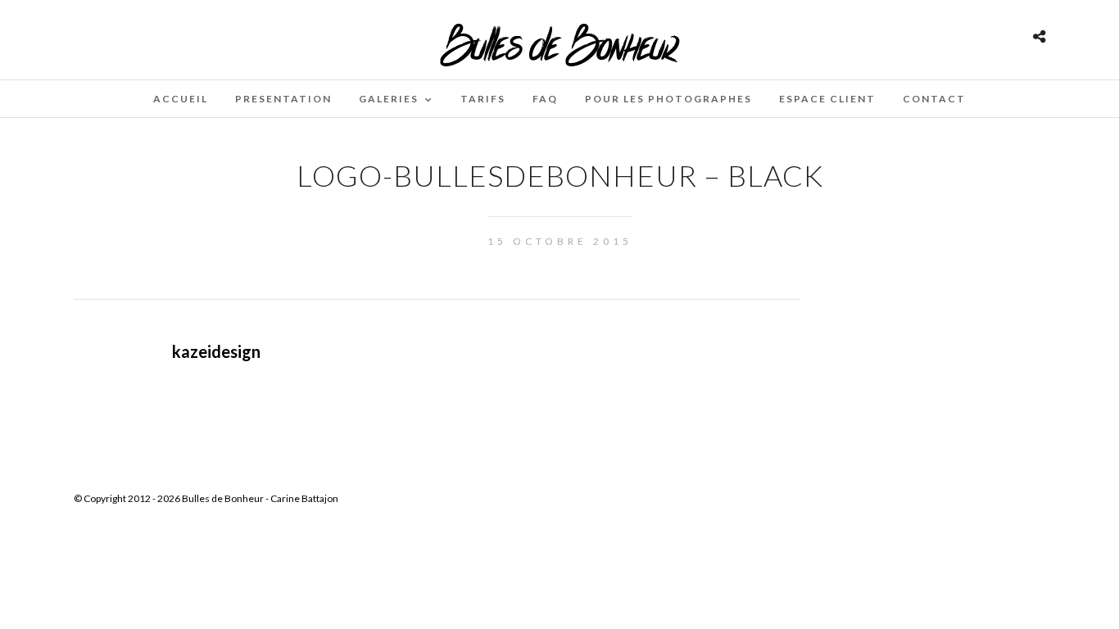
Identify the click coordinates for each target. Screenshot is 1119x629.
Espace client (827, 99)
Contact (934, 99)
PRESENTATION (283, 99)
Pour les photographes (668, 99)
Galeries (389, 99)
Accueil (180, 99)
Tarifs (482, 99)
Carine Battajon (304, 498)
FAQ (545, 99)
